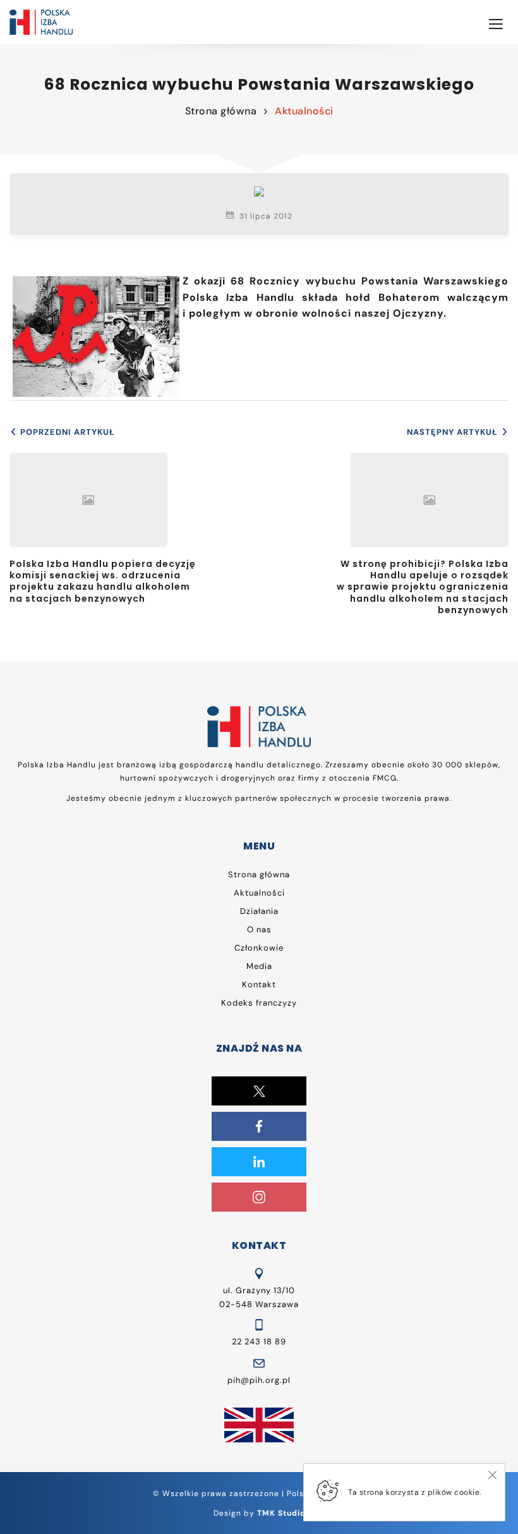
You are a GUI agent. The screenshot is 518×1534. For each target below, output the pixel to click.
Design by (259, 1513)
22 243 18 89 (259, 1341)
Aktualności (304, 111)
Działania (259, 911)
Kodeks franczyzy (259, 1002)
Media (259, 966)
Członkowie (259, 947)
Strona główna (221, 111)
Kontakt (259, 984)
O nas (259, 929)
